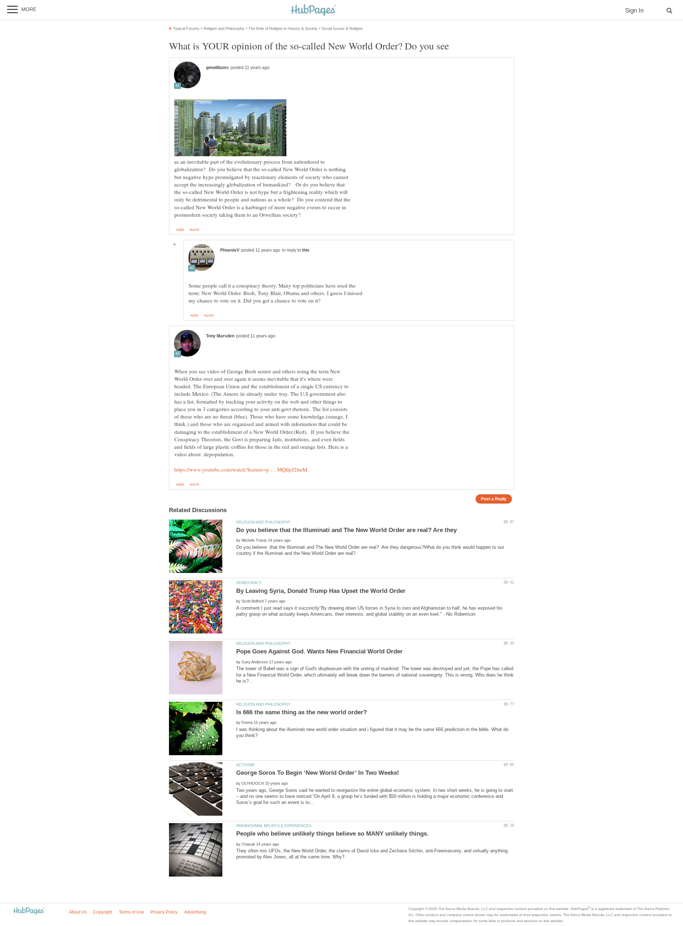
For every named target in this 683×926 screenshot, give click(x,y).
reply (180, 229)
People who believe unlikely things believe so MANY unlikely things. (332, 833)
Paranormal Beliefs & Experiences (273, 826)
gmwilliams (217, 67)
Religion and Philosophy (263, 522)
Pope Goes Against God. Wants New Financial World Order (319, 651)
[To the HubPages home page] (29, 911)
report (194, 229)
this (305, 250)
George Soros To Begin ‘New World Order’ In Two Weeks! (317, 772)
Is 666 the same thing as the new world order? (301, 712)
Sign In (634, 10)
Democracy (248, 582)
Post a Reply (494, 498)
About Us (78, 912)
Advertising (195, 912)
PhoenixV (229, 250)
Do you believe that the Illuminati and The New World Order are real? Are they (346, 530)
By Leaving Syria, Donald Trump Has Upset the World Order (321, 591)
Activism (245, 765)
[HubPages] (313, 10)
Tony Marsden (220, 335)
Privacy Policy (164, 912)
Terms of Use (131, 912)
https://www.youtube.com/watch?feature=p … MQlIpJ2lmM (240, 469)
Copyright (102, 912)
